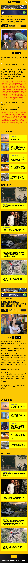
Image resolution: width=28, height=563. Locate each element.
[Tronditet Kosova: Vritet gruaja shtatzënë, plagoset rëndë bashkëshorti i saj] (14, 218)
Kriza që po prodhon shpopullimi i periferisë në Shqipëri (14, 206)
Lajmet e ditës (13, 136)
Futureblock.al (22, 560)
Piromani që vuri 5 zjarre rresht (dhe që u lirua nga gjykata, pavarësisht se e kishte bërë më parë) (13, 280)
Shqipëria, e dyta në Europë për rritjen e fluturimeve (17, 138)
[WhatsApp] (19, 53)
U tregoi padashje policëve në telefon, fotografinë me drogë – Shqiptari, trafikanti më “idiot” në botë (18, 168)
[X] (16, 53)
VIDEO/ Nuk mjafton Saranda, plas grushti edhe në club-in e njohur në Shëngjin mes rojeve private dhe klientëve (17, 158)
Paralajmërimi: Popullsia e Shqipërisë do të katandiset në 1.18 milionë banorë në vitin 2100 (17, 177)
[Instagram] (15, 556)
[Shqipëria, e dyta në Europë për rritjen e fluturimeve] (5, 138)
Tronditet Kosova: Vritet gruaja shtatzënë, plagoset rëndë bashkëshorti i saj (13, 229)
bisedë (4, 76)
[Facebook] (13, 53)
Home (2, 16)
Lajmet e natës (9, 16)
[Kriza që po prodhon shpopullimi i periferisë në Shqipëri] (14, 195)
